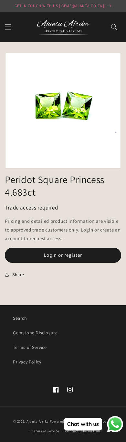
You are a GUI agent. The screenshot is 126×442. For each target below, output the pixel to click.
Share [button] (18, 274)
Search (20, 318)
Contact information (82, 431)
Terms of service (45, 431)
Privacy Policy (27, 362)
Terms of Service (30, 347)
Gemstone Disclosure (35, 333)
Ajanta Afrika (37, 421)
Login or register (63, 255)
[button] (8, 27)
